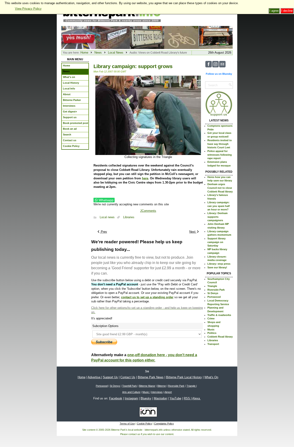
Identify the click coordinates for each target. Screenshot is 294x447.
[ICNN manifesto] (147, 412)
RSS (187, 398)
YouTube (175, 398)
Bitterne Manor (147, 385)
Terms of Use (127, 423)
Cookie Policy (144, 423)
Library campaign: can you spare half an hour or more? (218, 206)
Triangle (212, 286)
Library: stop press (218, 263)
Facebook (115, 398)
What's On (211, 377)
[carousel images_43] (215, 37)
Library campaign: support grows (132, 66)
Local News (115, 52)
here (145, 178)
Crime (211, 318)
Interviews (157, 392)
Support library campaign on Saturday (216, 242)
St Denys (212, 293)
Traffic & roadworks (219, 315)
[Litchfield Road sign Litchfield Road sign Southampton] (113, 37)
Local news (107, 217)
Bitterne (161, 385)
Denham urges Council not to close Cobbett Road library (220, 188)
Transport (213, 344)
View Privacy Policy (28, 8)
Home (84, 52)
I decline (287, 10)
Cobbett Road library (220, 336)
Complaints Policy (164, 423)
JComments (148, 210)
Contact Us (127, 377)
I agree (274, 10)
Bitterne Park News (151, 377)
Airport (168, 392)
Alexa (196, 398)
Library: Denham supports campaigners (217, 217)
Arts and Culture (131, 392)
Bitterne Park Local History (184, 377)
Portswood (214, 296)
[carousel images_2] (147, 37)
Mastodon (160, 398)
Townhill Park (129, 385)
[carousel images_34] (181, 37)
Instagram (131, 398)
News (98, 52)
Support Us (110, 377)
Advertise (94, 377)
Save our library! (217, 267)
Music (211, 329)
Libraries (128, 217)
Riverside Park (216, 289)
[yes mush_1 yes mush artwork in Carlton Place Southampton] (78, 37)
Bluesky (146, 398)
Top (147, 371)
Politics (211, 333)
